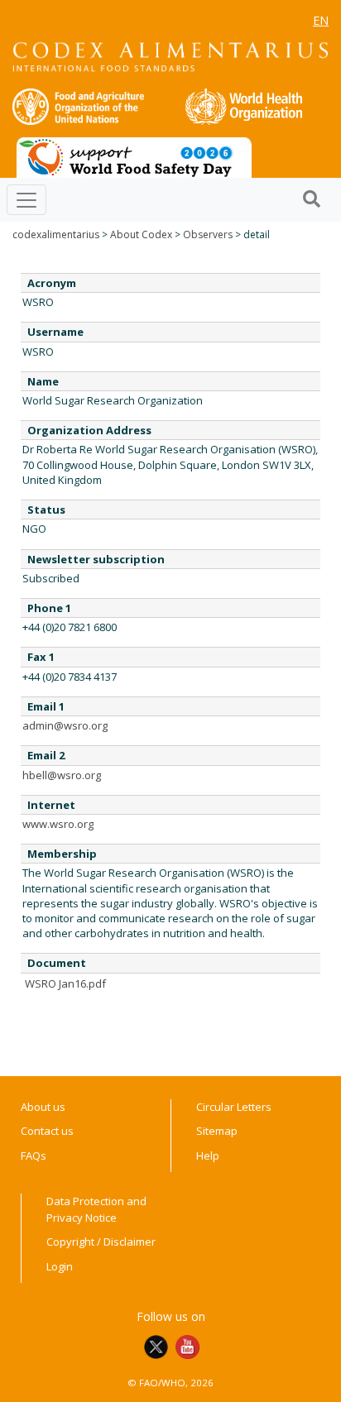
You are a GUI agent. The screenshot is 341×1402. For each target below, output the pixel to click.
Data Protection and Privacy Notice (96, 1209)
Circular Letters (233, 1106)
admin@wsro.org (65, 725)
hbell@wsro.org (61, 775)
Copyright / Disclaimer (101, 1241)
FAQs (33, 1155)
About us (43, 1106)
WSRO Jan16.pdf (65, 983)
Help (207, 1155)
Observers (208, 234)
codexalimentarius (55, 234)
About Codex (141, 234)
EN (321, 20)
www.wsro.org (58, 823)
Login (59, 1266)
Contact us (47, 1130)
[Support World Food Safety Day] (134, 156)
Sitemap (217, 1130)
